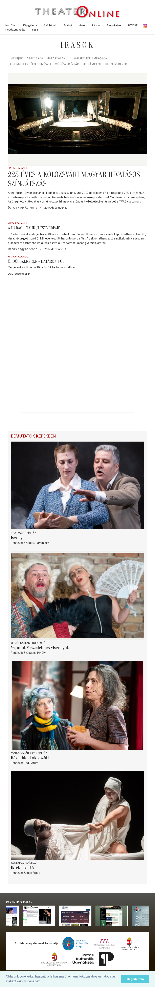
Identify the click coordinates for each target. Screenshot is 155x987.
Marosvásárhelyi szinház (29, 753)
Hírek (82, 25)
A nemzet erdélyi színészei (30, 64)
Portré (68, 25)
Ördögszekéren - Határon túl (36, 261)
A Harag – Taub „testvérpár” (34, 228)
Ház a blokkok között (30, 757)
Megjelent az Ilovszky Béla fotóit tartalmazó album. (42, 267)
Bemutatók (114, 25)
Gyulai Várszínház (24, 863)
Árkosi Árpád (32, 873)
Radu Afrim (31, 763)
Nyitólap (10, 25)
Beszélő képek (116, 64)
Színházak (50, 25)
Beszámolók (92, 64)
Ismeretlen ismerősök (90, 58)
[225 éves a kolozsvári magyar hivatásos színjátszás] (77, 119)
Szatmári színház (23, 533)
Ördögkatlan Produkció (28, 643)
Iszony (17, 537)
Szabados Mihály (35, 653)
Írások (96, 25)
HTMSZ (133, 25)
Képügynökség (15, 29)
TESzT (36, 29)
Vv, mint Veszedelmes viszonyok (40, 647)
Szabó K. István (34, 543)
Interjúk (16, 58)
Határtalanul (58, 58)
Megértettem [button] (135, 979)
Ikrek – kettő (22, 867)
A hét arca (34, 58)
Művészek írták (67, 64)
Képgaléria (30, 25)
